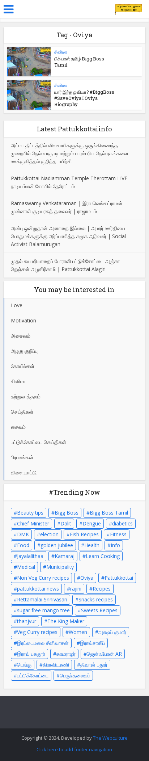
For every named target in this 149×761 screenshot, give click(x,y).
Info (115, 545)
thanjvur (26, 621)
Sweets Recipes (99, 610)
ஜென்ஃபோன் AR (104, 653)
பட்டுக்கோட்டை (32, 675)
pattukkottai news (38, 588)
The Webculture (110, 738)
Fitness (118, 534)
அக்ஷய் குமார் (112, 632)
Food (23, 545)
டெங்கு (24, 664)
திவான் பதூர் (93, 664)
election (49, 534)
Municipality (60, 566)
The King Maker (65, 621)
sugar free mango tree (43, 610)
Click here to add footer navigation (74, 749)
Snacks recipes (95, 599)
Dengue (91, 523)
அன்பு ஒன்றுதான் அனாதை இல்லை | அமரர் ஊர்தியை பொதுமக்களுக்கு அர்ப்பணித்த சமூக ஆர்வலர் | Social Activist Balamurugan (68, 236)
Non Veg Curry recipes (43, 577)
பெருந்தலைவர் (75, 675)
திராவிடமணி (56, 664)
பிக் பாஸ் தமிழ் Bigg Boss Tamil (79, 61)
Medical (26, 566)
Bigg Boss (66, 512)
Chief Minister (33, 523)
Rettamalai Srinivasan (42, 599)
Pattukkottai (119, 577)
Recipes (102, 588)
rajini (75, 588)
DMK (23, 534)
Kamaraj (64, 556)
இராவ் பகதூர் (31, 653)
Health (91, 545)
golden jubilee (57, 545)
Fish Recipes (84, 534)
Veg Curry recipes (37, 632)
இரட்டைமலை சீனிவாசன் (43, 642)
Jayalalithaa (30, 556)
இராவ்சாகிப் (92, 642)
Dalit (65, 523)
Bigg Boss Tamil (109, 512)
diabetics (122, 523)
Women (78, 632)
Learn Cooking (103, 556)
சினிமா (60, 52)
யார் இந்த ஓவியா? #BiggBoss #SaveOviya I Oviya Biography (84, 98)
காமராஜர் (66, 653)
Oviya (86, 577)
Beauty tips (30, 512)
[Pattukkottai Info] (128, 8)
